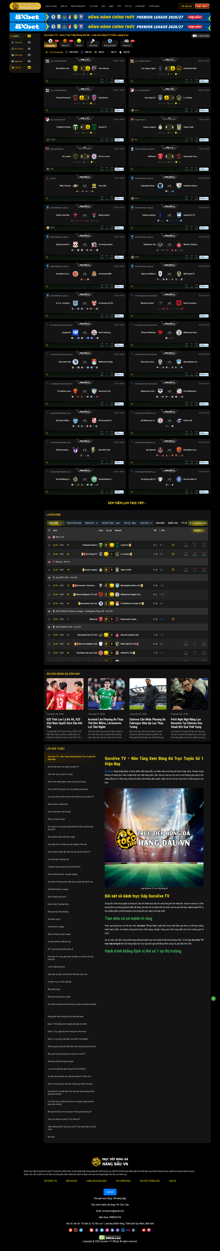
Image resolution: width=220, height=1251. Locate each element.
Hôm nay (22, 55)
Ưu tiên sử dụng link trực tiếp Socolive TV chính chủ (69, 1076)
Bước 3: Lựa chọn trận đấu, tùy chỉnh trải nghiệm (68, 1039)
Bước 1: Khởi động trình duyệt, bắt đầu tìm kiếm (67, 1024)
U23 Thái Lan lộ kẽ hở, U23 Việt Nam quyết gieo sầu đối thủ (64, 723)
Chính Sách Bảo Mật (96, 1181)
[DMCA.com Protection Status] (110, 1237)
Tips (119, 6)
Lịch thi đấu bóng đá (56, 966)
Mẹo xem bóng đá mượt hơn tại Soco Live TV (66, 1054)
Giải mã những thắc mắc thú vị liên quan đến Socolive (70, 1084)
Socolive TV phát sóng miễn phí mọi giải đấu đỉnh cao (70, 881)
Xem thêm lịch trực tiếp (126, 503)
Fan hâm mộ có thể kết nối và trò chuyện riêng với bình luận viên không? (71, 1102)
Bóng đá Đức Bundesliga (58, 911)
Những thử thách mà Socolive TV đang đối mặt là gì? (69, 1111)
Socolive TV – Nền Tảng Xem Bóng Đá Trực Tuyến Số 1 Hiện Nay (72, 757)
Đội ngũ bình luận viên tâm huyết (61, 837)
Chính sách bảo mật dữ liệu (59, 811)
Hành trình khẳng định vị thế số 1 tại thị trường (67, 781)
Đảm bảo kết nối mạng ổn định (60, 1061)
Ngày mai (23, 61)
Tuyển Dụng (153, 6)
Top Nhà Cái (186, 6)
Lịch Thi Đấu (51, 6)
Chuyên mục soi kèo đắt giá (59, 981)
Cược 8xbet (202, 6)
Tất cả (23, 67)
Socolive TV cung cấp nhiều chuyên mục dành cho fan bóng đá (71, 957)
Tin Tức (128, 6)
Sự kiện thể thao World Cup (59, 941)
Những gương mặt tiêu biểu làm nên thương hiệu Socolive (72, 1046)
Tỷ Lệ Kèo (93, 6)
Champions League (56, 926)
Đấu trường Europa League (59, 934)
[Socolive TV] (25, 6)
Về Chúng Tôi (50, 1181)
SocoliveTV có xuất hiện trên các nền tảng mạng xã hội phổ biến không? (71, 1092)
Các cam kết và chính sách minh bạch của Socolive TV (71, 796)
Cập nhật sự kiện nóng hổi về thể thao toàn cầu (67, 974)
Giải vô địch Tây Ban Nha (58, 904)
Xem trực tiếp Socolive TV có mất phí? (64, 1119)
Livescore (140, 6)
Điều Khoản (71, 1181)
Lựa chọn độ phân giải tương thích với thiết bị (66, 1069)
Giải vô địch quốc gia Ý (57, 896)
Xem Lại (63, 6)
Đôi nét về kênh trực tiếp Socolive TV (63, 766)
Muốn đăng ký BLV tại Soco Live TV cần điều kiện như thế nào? (72, 1127)
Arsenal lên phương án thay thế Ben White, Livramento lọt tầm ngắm (105, 723)
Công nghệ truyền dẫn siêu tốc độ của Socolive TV (69, 852)
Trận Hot (22, 42)
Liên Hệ (172, 1181)
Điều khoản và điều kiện (58, 804)
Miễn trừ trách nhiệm (56, 819)
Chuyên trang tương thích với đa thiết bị (64, 866)
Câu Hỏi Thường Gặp (150, 1181)
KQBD (111, 6)
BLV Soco (22, 48)
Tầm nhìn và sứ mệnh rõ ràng (60, 774)
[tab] (50, 43)
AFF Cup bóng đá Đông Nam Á (60, 949)
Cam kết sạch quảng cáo (58, 859)
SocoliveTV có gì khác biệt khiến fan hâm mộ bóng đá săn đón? (70, 827)
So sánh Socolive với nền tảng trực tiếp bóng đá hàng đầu (72, 1004)
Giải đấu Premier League (58, 889)
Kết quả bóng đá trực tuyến (59, 996)
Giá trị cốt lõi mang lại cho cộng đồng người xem (68, 789)
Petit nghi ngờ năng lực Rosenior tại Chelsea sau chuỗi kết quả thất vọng (186, 723)
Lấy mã (110, 1192)
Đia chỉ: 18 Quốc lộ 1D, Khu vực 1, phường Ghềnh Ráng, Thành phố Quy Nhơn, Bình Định (114, 1223)
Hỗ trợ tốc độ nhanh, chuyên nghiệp (62, 874)
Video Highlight (78, 6)
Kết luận (51, 1137)
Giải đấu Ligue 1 (54, 919)
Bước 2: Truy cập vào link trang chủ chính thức (67, 1031)
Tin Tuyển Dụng (123, 1181)
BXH (103, 6)
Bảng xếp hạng (54, 989)
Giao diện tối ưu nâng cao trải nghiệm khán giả (67, 844)
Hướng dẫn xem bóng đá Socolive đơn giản (66, 1016)
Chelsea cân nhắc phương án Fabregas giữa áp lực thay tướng (147, 723)
